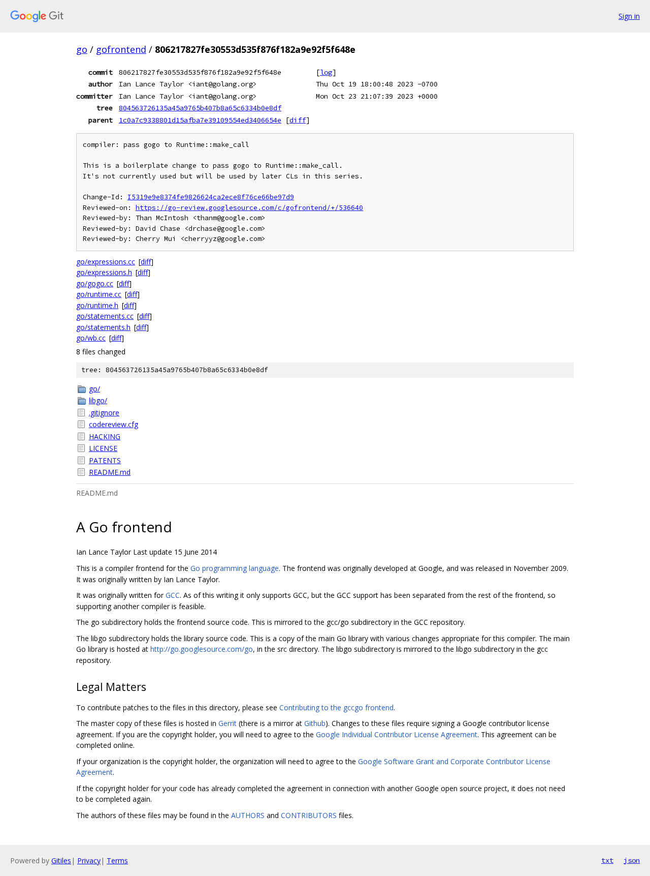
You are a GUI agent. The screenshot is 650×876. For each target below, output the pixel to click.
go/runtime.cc (98, 294)
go (81, 49)
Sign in (629, 16)
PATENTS (105, 460)
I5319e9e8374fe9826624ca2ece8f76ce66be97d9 (210, 197)
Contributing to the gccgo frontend (336, 707)
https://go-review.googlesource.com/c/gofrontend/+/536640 (249, 207)
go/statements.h (103, 327)
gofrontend (121, 49)
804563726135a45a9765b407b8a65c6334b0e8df (200, 107)
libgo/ (98, 400)
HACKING (104, 436)
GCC (173, 595)
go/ (94, 389)
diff (297, 120)
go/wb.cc (91, 338)
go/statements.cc (105, 316)
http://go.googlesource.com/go (201, 649)
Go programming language (234, 568)
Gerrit (227, 723)
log (326, 72)
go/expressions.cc (105, 261)
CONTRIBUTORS (309, 815)
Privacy (89, 860)
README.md (110, 472)
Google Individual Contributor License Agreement (396, 734)
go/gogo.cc (94, 283)
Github (315, 723)
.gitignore (104, 412)
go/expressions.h (104, 272)
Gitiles (61, 860)
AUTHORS (248, 815)
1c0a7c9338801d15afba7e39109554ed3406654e (200, 120)
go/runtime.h (97, 305)
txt (607, 860)
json (632, 860)
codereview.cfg (113, 424)
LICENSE (103, 448)
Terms (117, 860)
